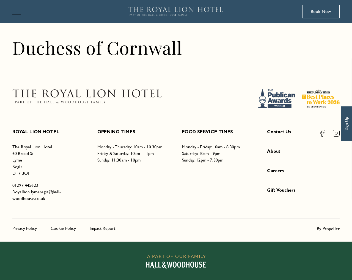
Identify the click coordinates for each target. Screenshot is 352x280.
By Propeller (328, 228)
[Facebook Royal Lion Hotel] (322, 133)
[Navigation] (18, 12)
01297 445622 (25, 185)
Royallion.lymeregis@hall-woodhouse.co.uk (36, 195)
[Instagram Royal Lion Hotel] (333, 133)
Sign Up (346, 123)
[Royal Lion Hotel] (176, 11)
